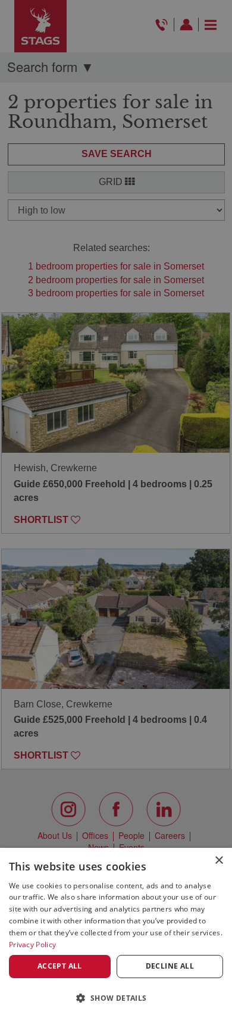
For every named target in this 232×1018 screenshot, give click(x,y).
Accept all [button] (59, 966)
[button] (116, 997)
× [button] (218, 860)
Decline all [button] (170, 966)
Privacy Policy (32, 944)
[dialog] (116, 933)
